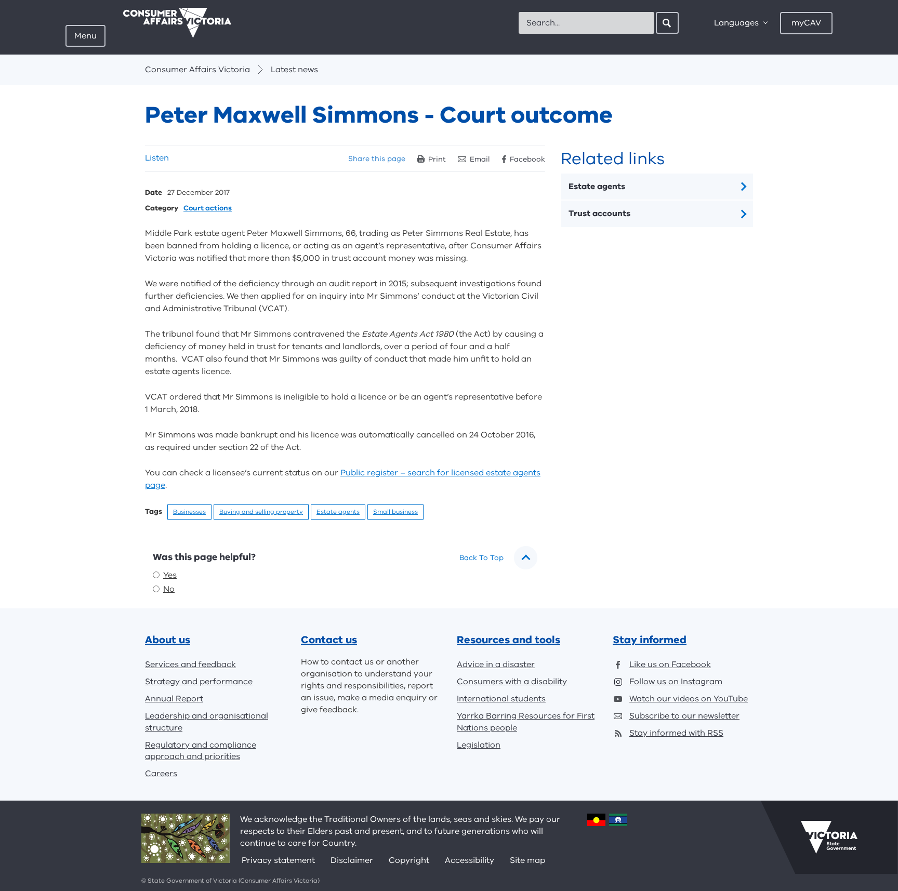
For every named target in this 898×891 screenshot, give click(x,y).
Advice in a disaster (496, 664)
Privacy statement (278, 860)
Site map (527, 860)
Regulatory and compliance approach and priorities (200, 751)
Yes (170, 575)
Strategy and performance (199, 681)
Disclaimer (352, 860)
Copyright (409, 860)
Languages (736, 23)
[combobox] (586, 23)
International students (501, 698)
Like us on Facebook (670, 664)
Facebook (527, 159)
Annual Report (174, 698)
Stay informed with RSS (676, 733)
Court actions (207, 208)
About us (167, 640)
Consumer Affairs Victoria (197, 69)
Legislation (478, 745)
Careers (161, 773)
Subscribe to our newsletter (684, 716)
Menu (85, 36)
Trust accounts (599, 213)
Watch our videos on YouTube (688, 698)
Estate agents (338, 512)
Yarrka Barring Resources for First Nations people (526, 722)
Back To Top (481, 558)
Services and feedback (190, 664)
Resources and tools (508, 640)
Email (480, 159)
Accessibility (469, 860)
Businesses (189, 512)
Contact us (329, 640)
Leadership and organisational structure (206, 722)
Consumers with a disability (512, 681)
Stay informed (649, 640)
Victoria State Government (829, 837)
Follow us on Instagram (675, 681)
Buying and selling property (261, 512)
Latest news (294, 69)
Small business (395, 512)
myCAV (806, 23)
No (169, 589)
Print (437, 159)
